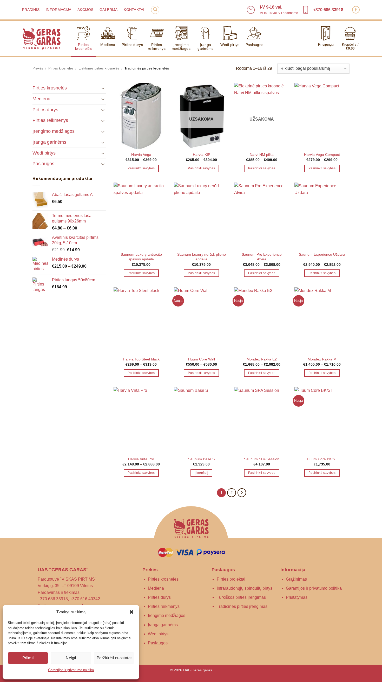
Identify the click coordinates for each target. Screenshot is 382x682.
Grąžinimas (296, 579)
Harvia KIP (201, 154)
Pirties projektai (231, 579)
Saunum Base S (201, 459)
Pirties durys (132, 45)
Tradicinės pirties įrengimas (242, 606)
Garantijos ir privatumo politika (71, 670)
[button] (131, 612)
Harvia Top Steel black (141, 359)
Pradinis (30, 10)
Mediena (107, 45)
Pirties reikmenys (157, 47)
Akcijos (85, 10)
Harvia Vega (141, 154)
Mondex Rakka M (322, 359)
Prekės (37, 68)
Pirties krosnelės (83, 47)
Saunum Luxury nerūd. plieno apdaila (201, 256)
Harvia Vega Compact (322, 154)
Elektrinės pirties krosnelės (98, 68)
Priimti (28, 658)
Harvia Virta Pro (141, 459)
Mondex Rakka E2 (262, 359)
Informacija (58, 10)
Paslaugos (255, 45)
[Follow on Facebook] (356, 9)
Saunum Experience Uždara (322, 254)
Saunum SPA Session (261, 459)
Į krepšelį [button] (201, 472)
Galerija (108, 10)
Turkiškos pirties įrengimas (241, 597)
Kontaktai (134, 10)
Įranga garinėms (205, 47)
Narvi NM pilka (262, 154)
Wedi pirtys (229, 45)
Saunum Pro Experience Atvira (262, 256)
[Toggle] (103, 88)
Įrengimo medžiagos (181, 47)
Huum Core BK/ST (322, 459)
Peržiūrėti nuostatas (115, 658)
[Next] (242, 492)
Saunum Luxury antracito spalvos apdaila (141, 256)
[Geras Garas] (41, 38)
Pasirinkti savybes (141, 168)
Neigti (71, 658)
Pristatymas (296, 597)
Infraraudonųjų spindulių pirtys (244, 588)
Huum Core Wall (201, 359)
